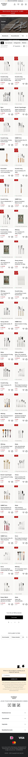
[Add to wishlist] (9, 84)
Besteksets (5, 35)
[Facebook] (9, 705)
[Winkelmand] (22, 4)
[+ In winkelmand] (12, 84)
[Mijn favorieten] (18, 4)
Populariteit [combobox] (17, 46)
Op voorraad (8, 42)
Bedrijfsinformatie (7, 730)
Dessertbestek (15, 35)
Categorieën (17, 42)
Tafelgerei (3, 15)
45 (15, 622)
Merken (24, 42)
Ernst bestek (5, 637)
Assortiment (5, 718)
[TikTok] (18, 705)
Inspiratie (4, 724)
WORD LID (20, 0)
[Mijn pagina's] (14, 4)
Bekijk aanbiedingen (14, 40)
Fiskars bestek (16, 637)
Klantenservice (6, 713)
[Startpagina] (4, 4)
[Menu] (26, 4)
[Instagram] (14, 705)
